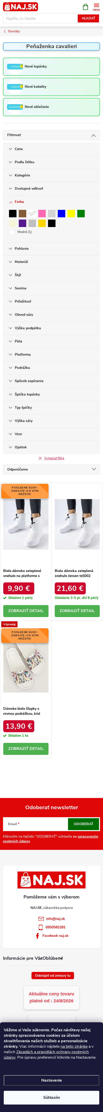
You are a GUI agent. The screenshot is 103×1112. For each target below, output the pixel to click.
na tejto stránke (74, 1046)
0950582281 (56, 927)
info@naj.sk (55, 918)
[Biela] (32, 213)
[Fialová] (22, 223)
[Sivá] (52, 213)
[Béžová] (12, 223)
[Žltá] (71, 213)
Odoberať (84, 824)
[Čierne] (52, 223)
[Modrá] (61, 213)
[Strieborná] (32, 223)
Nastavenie (51, 1080)
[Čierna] (12, 213)
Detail (37, 611)
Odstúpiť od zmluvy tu (52, 975)
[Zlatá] (42, 223)
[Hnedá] (22, 213)
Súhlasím (51, 1097)
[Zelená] (81, 213)
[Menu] (96, 6)
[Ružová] (42, 213)
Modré (24, 232)
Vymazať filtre (54, 458)
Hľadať (88, 18)
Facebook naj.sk (55, 935)
